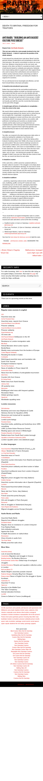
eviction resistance (14, 614)
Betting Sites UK (22, 668)
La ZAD (3, 594)
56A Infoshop (5, 408)
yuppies (33, 623)
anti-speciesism (34, 608)
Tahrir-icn (4, 585)
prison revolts (35, 619)
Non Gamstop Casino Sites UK (21, 649)
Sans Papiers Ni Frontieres (9, 507)
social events (26, 621)
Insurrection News (6, 370)
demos (19, 612)
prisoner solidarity (25, 619)
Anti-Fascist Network (7, 337)
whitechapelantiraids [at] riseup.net (15, 233)
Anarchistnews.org (7, 332)
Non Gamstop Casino (21, 643)
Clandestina (5, 556)
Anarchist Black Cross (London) (11, 328)
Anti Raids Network (17, 48)
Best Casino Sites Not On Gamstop (21, 631)
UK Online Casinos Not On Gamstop (21, 664)
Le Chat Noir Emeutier (8, 453)
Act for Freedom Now (7, 319)
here (20, 271)
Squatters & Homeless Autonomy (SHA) (13, 437)
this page (33, 274)
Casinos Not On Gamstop (21, 672)
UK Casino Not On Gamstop (21, 653)
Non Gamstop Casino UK (21, 658)
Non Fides (4, 493)
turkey (22, 623)
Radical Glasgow (6, 574)
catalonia (32, 610)
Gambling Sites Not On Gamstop (21, 635)
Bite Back (4, 343)
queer (3, 621)
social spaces (35, 621)
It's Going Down (6, 379)
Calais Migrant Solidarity (9, 352)
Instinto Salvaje (6, 480)
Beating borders (6, 558)
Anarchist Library (6, 551)
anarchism (9, 608)
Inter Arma (4, 375)
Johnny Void (5, 384)
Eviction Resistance (7, 565)
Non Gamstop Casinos (21, 633)
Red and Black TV (6, 569)
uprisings (28, 623)
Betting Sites (21, 676)
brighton (17, 610)
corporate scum (11, 612)
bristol (22, 610)
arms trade (11, 610)
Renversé (4, 502)
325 (2, 314)
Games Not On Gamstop (21, 641)
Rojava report (5, 576)
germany (16, 617)
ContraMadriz (5, 457)
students (12, 623)
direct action (25, 612)
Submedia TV (5, 581)
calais (26, 610)
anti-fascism (14, 241)
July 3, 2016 (6, 43)
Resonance (4, 536)
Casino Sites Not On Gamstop (21, 637)
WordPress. (30, 684)
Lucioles (4, 484)
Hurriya (3, 475)
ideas (13, 43)
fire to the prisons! (34, 614)
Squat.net (4, 397)
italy (30, 617)
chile (36, 610)
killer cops (35, 617)
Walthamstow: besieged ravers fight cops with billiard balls (33, 252)
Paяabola (21, 684)
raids (25, 241)
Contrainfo (4, 357)
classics (3, 612)
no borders (15, 619)
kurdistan (4, 619)
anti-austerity (16, 608)
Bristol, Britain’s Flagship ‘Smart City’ (10, 251)
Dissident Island (6, 522)
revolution (12, 621)
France (3, 617)
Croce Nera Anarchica (8, 464)
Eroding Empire (6, 417)
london (21, 241)
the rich (17, 623)
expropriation (24, 614)
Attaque (3, 451)
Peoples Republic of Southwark (11, 433)
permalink (6, 243)
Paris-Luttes (5, 498)
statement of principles (18, 218)
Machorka (4, 388)
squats (7, 623)
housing (26, 617)
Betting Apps (21, 639)
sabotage (18, 621)
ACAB (3, 608)
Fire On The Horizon (7, 366)
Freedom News (6, 422)
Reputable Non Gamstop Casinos (21, 651)
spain (3, 623)
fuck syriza (9, 617)
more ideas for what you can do (20, 237)
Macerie (3, 489)
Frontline (4, 469)
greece (21, 617)
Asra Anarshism (6, 449)
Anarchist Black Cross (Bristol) (10, 323)
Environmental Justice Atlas (9, 560)
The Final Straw (6, 540)
